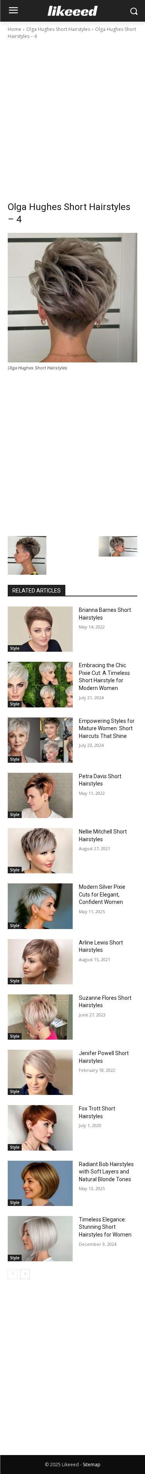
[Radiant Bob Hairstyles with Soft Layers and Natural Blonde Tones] (40, 1183)
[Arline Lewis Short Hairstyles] (40, 961)
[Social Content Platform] (72, 11)
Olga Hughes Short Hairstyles (58, 29)
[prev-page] (12, 1274)
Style (14, 648)
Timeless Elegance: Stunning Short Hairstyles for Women (105, 1227)
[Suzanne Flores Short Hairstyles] (40, 1017)
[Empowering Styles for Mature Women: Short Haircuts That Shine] (40, 740)
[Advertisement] (72, 116)
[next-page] (25, 1274)
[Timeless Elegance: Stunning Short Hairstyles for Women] (40, 1238)
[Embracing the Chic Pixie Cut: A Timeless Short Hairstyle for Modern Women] (40, 684)
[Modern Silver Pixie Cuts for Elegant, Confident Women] (40, 906)
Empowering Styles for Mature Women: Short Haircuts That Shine (107, 728)
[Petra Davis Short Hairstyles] (40, 795)
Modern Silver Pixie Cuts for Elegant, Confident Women (102, 894)
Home (14, 29)
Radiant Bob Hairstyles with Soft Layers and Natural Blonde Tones (106, 1171)
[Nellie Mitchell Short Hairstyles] (40, 850)
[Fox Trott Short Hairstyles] (40, 1127)
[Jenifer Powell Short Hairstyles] (40, 1072)
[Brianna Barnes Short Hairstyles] (40, 629)
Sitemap (92, 1464)
